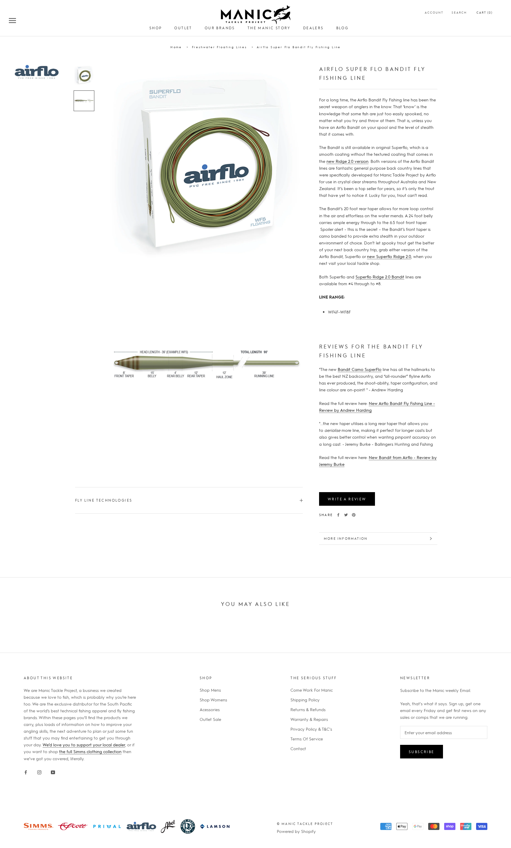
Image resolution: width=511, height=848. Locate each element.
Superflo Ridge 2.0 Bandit (379, 276)
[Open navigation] (12, 20)
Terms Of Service (306, 738)
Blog (342, 27)
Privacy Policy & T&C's (311, 729)
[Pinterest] (353, 515)
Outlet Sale (210, 719)
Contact (298, 748)
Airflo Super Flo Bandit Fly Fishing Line (299, 47)
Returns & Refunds (308, 709)
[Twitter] (346, 515)
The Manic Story (269, 27)
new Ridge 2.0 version (347, 160)
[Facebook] (338, 515)
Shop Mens (210, 690)
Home (176, 47)
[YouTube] (53, 771)
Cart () (484, 12)
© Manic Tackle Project (305, 823)
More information (346, 538)
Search (459, 12)
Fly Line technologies (103, 500)
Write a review (347, 499)
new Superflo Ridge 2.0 (389, 256)
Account (434, 12)
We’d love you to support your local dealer (84, 744)
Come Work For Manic (311, 690)
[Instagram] (39, 771)
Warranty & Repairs (309, 719)
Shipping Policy (305, 699)
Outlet (183, 27)
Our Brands (220, 27)
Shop (155, 27)
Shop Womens (213, 699)
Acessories (210, 709)
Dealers (313, 27)
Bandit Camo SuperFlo (359, 369)
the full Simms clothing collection (90, 751)
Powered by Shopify (296, 831)
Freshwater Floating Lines (219, 47)
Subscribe (421, 751)
